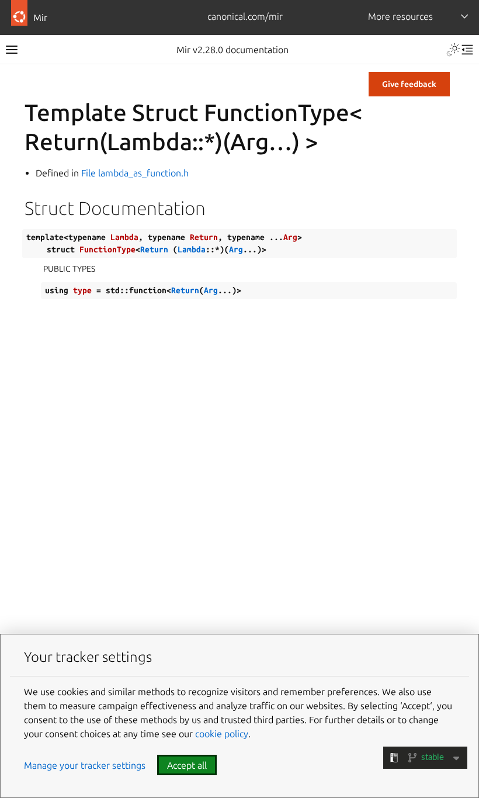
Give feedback (409, 84)
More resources (400, 16)
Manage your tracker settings (84, 765)
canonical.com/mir (245, 16)
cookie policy (221, 733)
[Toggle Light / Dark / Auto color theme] (453, 50)
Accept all (187, 765)
